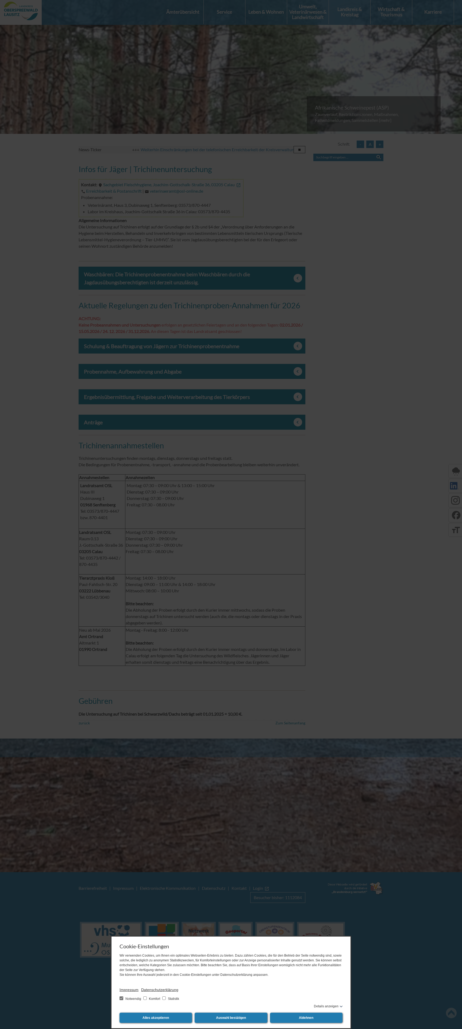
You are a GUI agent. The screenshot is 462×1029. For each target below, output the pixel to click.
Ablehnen (306, 1018)
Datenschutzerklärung (159, 990)
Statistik (173, 999)
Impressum (129, 990)
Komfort (154, 999)
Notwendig (133, 999)
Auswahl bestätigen (231, 1018)
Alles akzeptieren (156, 1018)
